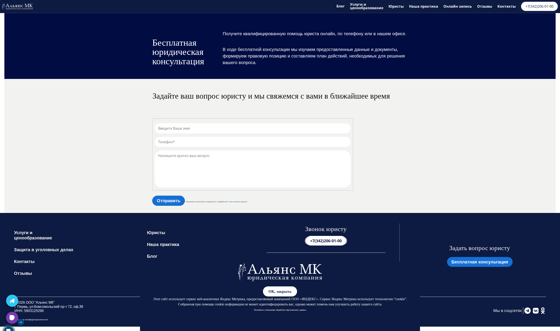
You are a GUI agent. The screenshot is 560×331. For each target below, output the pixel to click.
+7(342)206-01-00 (539, 6)
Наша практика (423, 6)
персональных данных (238, 201)
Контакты (506, 6)
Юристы (396, 6)
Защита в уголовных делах (43, 249)
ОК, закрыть (280, 291)
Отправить (168, 200)
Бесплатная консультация (480, 262)
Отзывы (484, 6)
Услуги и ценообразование (366, 6)
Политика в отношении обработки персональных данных (280, 310)
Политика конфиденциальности (31, 319)
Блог (340, 6)
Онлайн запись (457, 6)
